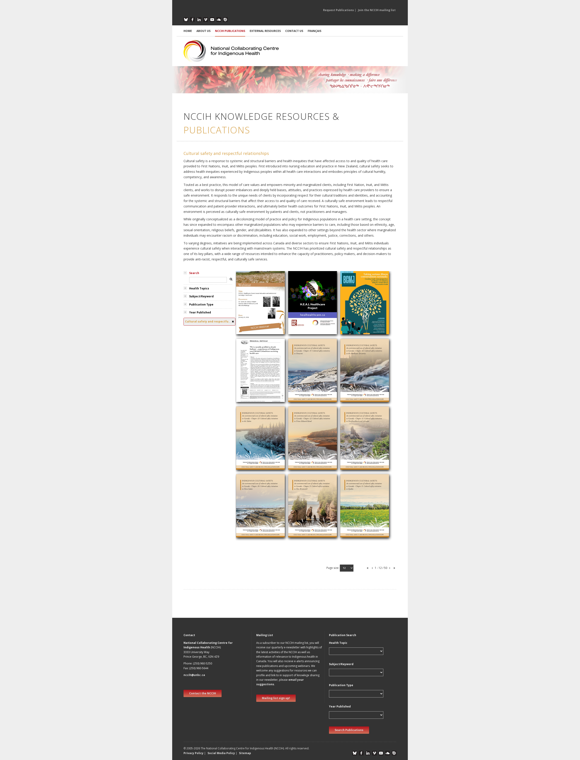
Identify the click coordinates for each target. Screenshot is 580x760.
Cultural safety (248, 315)
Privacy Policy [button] (193, 753)
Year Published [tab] (200, 312)
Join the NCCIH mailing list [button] (377, 10)
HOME (188, 31)
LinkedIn (199, 19)
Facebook (192, 19)
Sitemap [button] (245, 753)
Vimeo (205, 19)
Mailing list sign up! (276, 698)
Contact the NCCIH (202, 693)
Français (314, 31)
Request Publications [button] (338, 10)
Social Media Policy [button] (221, 753)
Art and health (248, 309)
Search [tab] (194, 273)
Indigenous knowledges (307, 309)
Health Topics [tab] (199, 288)
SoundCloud (218, 19)
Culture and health (356, 320)
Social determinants (304, 320)
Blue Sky (186, 19)
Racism (243, 320)
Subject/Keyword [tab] (201, 296)
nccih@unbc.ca (194, 675)
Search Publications (349, 730)
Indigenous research (253, 388)
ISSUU (225, 19)
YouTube (212, 19)
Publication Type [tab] (201, 304)
